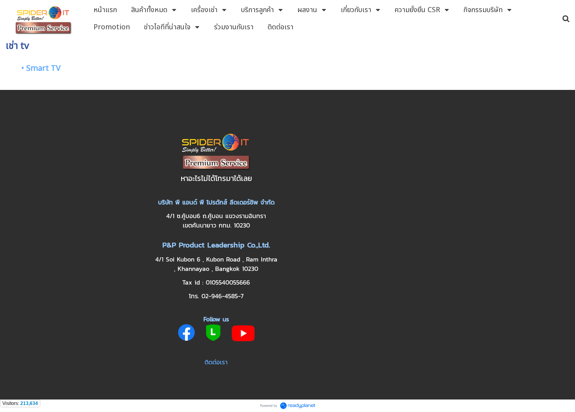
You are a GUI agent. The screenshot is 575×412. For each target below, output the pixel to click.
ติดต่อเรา (216, 362)
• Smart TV (41, 68)
